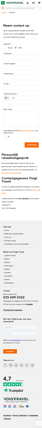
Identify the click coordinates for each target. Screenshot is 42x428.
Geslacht (7, 44)
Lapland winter (10, 255)
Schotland (8, 276)
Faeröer (7, 262)
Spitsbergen (9, 283)
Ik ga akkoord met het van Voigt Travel (20, 131)
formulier (29, 304)
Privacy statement (19, 415)
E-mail (6, 84)
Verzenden (32, 145)
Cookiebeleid (33, 415)
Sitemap (7, 419)
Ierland (6, 279)
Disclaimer (7, 415)
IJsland (6, 259)
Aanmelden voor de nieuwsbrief (16, 244)
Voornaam (7, 53)
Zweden (7, 272)
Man (20, 48)
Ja (8, 136)
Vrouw (10, 48)
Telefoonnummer (10, 94)
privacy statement (28, 130)
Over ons (7, 237)
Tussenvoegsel (9, 63)
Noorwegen (8, 266)
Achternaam (8, 74)
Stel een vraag (10, 240)
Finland (7, 269)
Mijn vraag (8, 109)
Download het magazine (12, 310)
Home (4, 12)
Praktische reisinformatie (13, 234)
